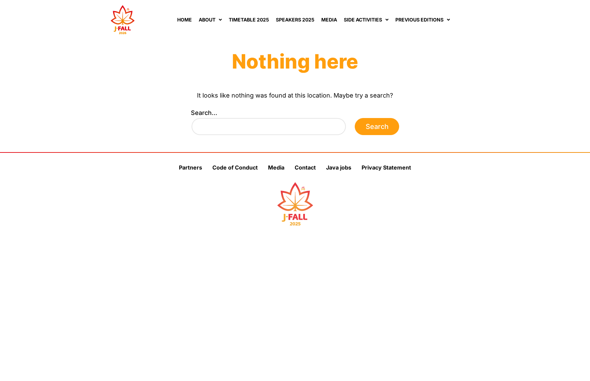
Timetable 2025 (249, 20)
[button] (210, 20)
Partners (190, 167)
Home (184, 20)
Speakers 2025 (295, 20)
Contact (305, 167)
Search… (204, 112)
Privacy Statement (386, 167)
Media (329, 20)
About (207, 20)
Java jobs (338, 167)
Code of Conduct (235, 167)
